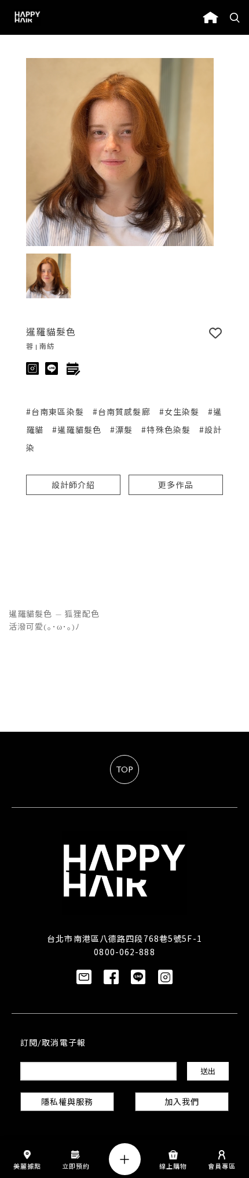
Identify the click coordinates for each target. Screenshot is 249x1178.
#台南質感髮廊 (122, 411)
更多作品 (175, 486)
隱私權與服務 (67, 1103)
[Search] (235, 17)
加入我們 (181, 1103)
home (210, 17)
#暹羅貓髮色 (76, 429)
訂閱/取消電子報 (53, 1044)
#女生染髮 (179, 411)
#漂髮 (121, 429)
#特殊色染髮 (166, 429)
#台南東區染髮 (55, 411)
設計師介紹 (74, 486)
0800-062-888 (124, 951)
